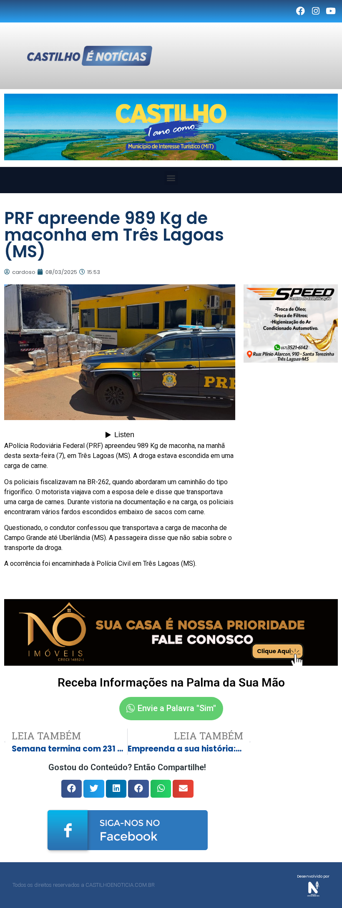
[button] (171, 178)
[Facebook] (300, 11)
